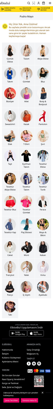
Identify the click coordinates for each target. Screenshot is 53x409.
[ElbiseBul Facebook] (29, 364)
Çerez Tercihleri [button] (11, 400)
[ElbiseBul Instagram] (39, 364)
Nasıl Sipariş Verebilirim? (13, 379)
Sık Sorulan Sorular (11, 375)
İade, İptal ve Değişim (12, 387)
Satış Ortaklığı (33, 349)
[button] (42, 397)
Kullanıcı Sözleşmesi (11, 357)
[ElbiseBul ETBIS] (39, 381)
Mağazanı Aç (33, 353)
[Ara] (28, 3)
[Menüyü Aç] (50, 3)
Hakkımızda (7, 349)
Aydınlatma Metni (10, 361)
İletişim (5, 353)
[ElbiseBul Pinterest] (34, 364)
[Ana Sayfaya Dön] (5, 3)
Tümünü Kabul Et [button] (29, 400)
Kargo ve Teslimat (10, 383)
